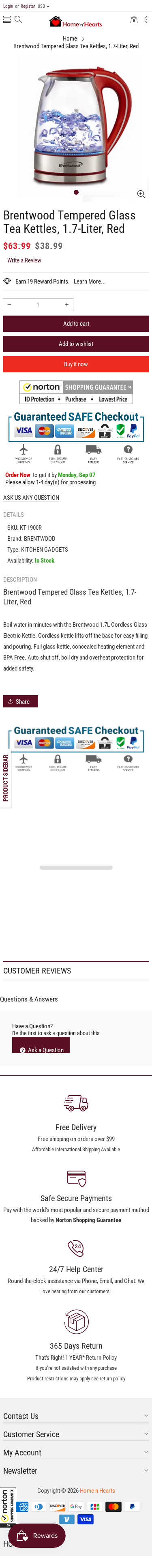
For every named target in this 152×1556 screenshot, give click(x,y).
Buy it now (76, 364)
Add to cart (76, 323)
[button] (8, 1507)
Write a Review (24, 260)
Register (25, 6)
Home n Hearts (97, 1490)
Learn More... (90, 281)
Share (23, 701)
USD (41, 6)
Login (8, 6)
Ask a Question (45, 1050)
